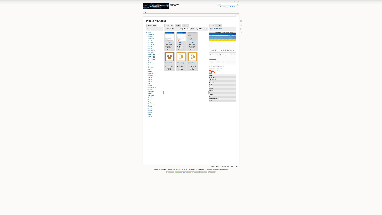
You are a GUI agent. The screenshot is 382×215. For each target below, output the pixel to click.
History (218, 25)
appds (151, 36)
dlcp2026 (152, 60)
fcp (150, 66)
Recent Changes (224, 7)
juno (150, 79)
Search (238, 4)
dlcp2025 (152, 58)
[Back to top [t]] (241, 32)
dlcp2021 (152, 50)
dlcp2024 (152, 56)
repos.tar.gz (181, 63)
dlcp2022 (152, 52)
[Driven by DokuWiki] (212, 172)
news (150, 89)
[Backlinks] (241, 29)
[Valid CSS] (203, 172)
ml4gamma (152, 87)
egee (150, 62)
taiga (150, 108)
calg (150, 40)
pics (150, 97)
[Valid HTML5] (195, 172)
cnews (151, 42)
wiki (150, 114)
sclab (150, 103)
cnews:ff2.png (217, 28)
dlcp (150, 48)
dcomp (151, 46)
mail (150, 85)
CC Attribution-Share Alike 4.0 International (216, 169)
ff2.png (180, 42)
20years (151, 34)
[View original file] (222, 52)
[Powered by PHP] (187, 172)
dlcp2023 (152, 54)
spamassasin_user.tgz (195, 63)
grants (151, 73)
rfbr (150, 101)
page (150, 93)
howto (151, 75)
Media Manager (234, 7)
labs (150, 81)
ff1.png (169, 42)
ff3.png (192, 42)
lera (150, 83)
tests (150, 110)
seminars (152, 105)
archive (151, 38)
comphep (152, 44)
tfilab (150, 112)
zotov (150, 116)
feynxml (151, 67)
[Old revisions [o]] (241, 25)
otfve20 (151, 91)
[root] (149, 32)
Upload (178, 25)
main (210, 100)
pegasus (151, 95)
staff (150, 107)
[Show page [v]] (241, 21)
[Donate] (179, 172)
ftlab (150, 71)
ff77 (150, 69)
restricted (152, 99)
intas (150, 77)
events (151, 64)
